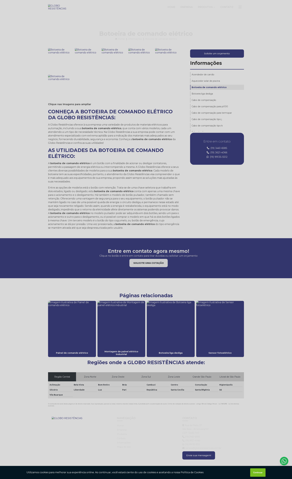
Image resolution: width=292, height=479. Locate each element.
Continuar (257, 472)
